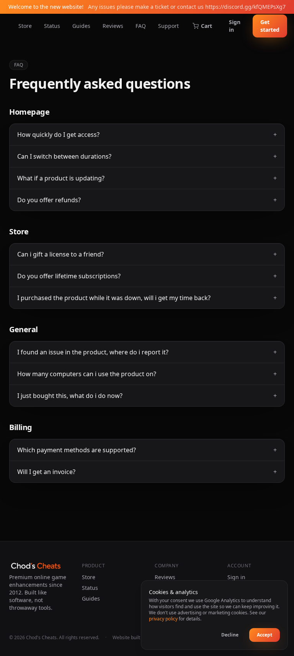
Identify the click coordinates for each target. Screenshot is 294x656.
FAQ (141, 25)
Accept (264, 635)
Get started (269, 25)
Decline (229, 635)
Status (52, 25)
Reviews (113, 25)
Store (25, 25)
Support (168, 25)
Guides (81, 25)
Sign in (234, 25)
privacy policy (163, 618)
